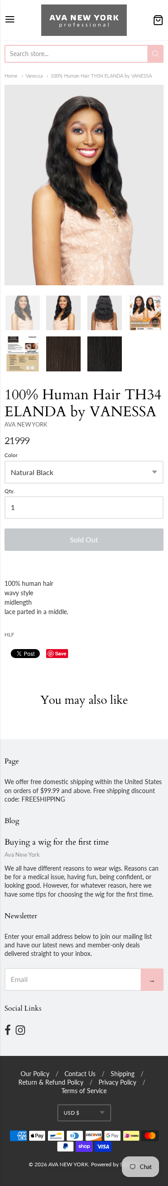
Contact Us (80, 1073)
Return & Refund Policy (50, 1082)
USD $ (71, 1112)
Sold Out (84, 539)
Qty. (9, 491)
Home (10, 75)
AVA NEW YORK (25, 424)
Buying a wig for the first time (56, 842)
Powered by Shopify (114, 1164)
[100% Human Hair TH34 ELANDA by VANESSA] (84, 184)
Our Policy (35, 1073)
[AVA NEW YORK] (84, 20)
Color (10, 455)
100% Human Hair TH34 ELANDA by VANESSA (101, 75)
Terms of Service (84, 1090)
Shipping (122, 1073)
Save (60, 653)
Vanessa (34, 75)
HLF (9, 634)
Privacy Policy (117, 1082)
